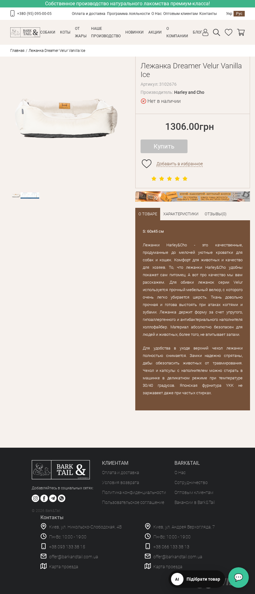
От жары (80, 32)
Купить (164, 146)
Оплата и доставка (88, 13)
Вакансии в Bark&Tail (194, 502)
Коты (65, 32)
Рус (239, 13)
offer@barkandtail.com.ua (73, 556)
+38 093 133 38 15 (67, 546)
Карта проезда (63, 566)
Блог (197, 32)
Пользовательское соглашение (133, 502)
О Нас (156, 13)
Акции (155, 32)
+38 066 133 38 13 (171, 546)
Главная (17, 50)
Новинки (134, 32)
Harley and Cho (189, 92)
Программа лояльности (128, 13)
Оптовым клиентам (180, 13)
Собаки (47, 32)
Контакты (208, 13)
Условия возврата (120, 482)
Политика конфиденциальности (134, 492)
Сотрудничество (191, 482)
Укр (229, 13)
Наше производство (106, 32)
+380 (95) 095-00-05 (34, 13)
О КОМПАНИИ (177, 32)
